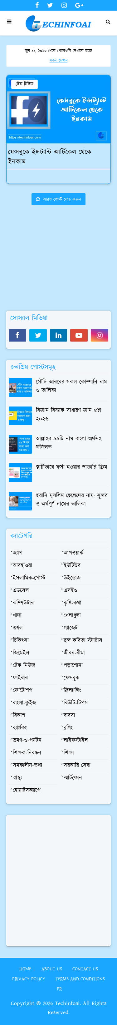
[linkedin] (58, 335)
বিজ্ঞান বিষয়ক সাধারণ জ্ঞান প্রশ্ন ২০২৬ (68, 415)
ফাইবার (20, 678)
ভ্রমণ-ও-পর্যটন (27, 741)
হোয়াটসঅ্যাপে (27, 790)
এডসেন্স (21, 591)
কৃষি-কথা (72, 603)
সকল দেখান (59, 61)
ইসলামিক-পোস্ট (29, 578)
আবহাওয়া (22, 566)
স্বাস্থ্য (17, 778)
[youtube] (79, 335)
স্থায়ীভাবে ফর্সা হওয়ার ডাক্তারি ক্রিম (71, 467)
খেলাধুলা (72, 616)
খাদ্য (17, 616)
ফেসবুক (71, 678)
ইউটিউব (72, 566)
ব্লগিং (68, 728)
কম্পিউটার (23, 603)
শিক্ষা (69, 753)
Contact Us (85, 969)
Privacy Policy (28, 979)
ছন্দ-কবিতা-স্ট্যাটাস (83, 641)
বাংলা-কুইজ (24, 703)
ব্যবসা (69, 716)
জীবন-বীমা (74, 653)
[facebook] (37, 5)
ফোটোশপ (22, 691)
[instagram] (64, 5)
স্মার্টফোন (73, 778)
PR (59, 989)
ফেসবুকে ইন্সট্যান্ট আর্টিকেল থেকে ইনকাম (49, 157)
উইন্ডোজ (72, 578)
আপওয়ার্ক (73, 553)
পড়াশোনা (73, 666)
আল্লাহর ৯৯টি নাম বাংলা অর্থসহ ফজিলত (68, 443)
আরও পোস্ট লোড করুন (61, 199)
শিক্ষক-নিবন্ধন (27, 753)
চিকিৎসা (21, 641)
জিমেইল (21, 653)
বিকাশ (19, 716)
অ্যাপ (17, 553)
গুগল (18, 628)
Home (25, 969)
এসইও (70, 591)
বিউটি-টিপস (76, 703)
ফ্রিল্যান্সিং (72, 691)
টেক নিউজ (24, 84)
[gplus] (78, 5)
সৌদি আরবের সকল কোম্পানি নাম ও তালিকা (71, 386)
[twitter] (50, 5)
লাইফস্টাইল (76, 741)
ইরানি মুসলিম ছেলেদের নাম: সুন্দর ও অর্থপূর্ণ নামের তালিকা (72, 500)
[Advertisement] (58, 274)
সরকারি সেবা (77, 765)
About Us (51, 969)
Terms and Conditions (80, 979)
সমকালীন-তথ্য (27, 765)
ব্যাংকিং (20, 728)
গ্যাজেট (71, 628)
